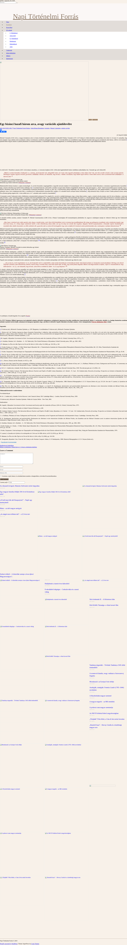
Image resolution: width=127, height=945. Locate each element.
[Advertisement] (63, 156)
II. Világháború (14, 38)
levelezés (47, 128)
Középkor (9, 24)
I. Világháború (14, 33)
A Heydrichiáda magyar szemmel (100, 696)
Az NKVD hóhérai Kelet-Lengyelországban (104, 713)
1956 (11, 47)
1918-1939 (13, 36)
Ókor (7, 22)
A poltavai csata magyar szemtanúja (101, 707)
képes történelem (10, 53)
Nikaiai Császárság (55, 128)
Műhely (8, 56)
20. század (9, 30)
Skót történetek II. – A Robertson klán (102, 599)
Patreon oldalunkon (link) (99, 322)
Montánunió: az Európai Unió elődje (102, 682)
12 (27, 255)
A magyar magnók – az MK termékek (102, 702)
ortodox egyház (65, 128)
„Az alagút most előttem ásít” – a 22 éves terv (15, 514)
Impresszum (9, 58)
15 (0, 386)
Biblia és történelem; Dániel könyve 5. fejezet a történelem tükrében (18, 447)
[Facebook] (63, 130)
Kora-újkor (9, 27)
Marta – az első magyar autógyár (11, 508)
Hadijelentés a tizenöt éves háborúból (57, 584)
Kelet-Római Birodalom (37, 128)
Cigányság (9, 50)
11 (4, 242)
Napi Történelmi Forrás (45, 16)
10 (39, 240)
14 (0, 381)
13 (66, 266)
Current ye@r (4, 482)
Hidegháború (13, 44)
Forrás (90, 120)
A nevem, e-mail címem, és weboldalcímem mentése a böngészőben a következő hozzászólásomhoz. (29, 476)
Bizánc (28, 128)
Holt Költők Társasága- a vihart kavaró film (104, 605)
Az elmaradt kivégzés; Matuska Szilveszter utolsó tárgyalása (19, 486)
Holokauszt (13, 41)
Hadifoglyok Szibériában (7, 445)
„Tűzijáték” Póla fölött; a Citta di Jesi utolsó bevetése (107, 719)
